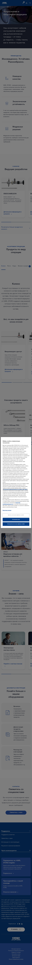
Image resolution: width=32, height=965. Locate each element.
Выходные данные (7, 510)
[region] (16, 482)
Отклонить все (16, 519)
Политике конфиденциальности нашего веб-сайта (15, 489)
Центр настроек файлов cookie (16, 515)
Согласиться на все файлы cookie (16, 523)
